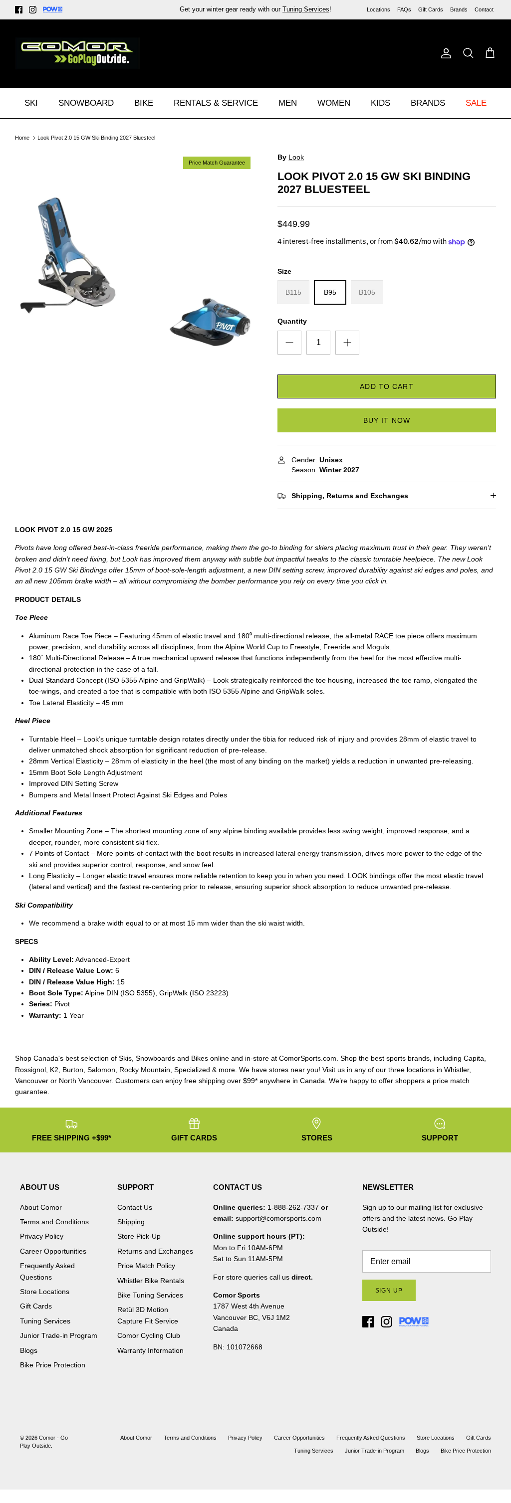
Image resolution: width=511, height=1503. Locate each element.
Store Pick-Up (139, 1236)
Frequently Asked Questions (370, 1438)
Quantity (292, 321)
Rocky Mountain (144, 1070)
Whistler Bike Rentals (150, 1281)
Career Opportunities (53, 1251)
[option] (135, 272)
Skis (125, 1058)
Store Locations (44, 1292)
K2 (54, 1070)
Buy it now (386, 420)
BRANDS (428, 103)
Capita (474, 1058)
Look (296, 157)
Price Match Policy (146, 1266)
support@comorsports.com (278, 1218)
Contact (484, 9)
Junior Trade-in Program (58, 1335)
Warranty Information (150, 1350)
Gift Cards (430, 9)
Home (22, 138)
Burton (72, 1070)
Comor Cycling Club (148, 1335)
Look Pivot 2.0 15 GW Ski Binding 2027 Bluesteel (96, 138)
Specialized (192, 1070)
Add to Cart (386, 386)
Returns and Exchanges (155, 1251)
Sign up (389, 1290)
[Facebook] (18, 9)
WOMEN (333, 103)
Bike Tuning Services (150, 1295)
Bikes (199, 1058)
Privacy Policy (41, 1236)
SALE (476, 103)
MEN (287, 103)
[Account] (444, 53)
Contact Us (134, 1207)
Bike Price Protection (52, 1365)
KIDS (380, 103)
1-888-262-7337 (293, 1207)
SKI (31, 103)
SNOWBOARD (86, 103)
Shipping (131, 1222)
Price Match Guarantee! (276, 13)
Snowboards (155, 1058)
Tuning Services (45, 1321)
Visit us (333, 1070)
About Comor (41, 1207)
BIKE (143, 103)
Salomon (101, 1070)
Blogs (28, 1350)
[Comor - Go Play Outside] (77, 53)
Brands (459, 9)
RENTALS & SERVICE (216, 103)
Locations (378, 9)
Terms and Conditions (54, 1222)
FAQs (404, 9)
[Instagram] (32, 9)
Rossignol (30, 1070)
